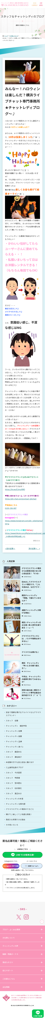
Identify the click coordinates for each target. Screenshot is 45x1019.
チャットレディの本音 (14, 798)
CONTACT (35, 5)
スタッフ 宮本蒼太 (14, 783)
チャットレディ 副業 (14, 736)
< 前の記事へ (10, 548)
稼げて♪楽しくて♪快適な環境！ (19, 814)
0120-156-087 (10, 508)
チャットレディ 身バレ (15, 746)
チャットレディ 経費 (14, 731)
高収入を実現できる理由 (15, 819)
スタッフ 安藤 (12, 720)
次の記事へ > (34, 548)
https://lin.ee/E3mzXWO (15, 489)
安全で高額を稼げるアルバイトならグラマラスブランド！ (23, 714)
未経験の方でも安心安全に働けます (20, 762)
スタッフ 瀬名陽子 (14, 757)
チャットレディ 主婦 (14, 741)
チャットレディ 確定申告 (16, 726)
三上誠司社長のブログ (14, 767)
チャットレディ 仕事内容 (15, 804)
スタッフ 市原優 (13, 778)
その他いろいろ (12, 824)
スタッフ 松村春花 (14, 788)
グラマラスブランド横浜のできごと (20, 809)
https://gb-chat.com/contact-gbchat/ (20, 499)
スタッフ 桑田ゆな (14, 751)
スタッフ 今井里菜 (14, 772)
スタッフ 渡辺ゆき (14, 793)
